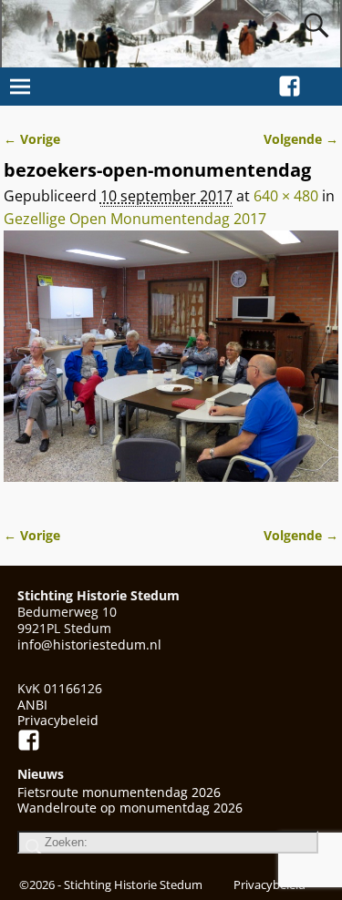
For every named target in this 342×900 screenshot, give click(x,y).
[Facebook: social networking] (289, 83)
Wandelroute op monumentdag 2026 (130, 807)
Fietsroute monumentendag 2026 (119, 792)
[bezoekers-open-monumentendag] (171, 367)
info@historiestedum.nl (89, 644)
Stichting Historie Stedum (133, 884)
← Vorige (32, 139)
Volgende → (301, 139)
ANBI (32, 704)
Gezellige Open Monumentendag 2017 (135, 219)
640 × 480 (286, 196)
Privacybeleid (57, 720)
